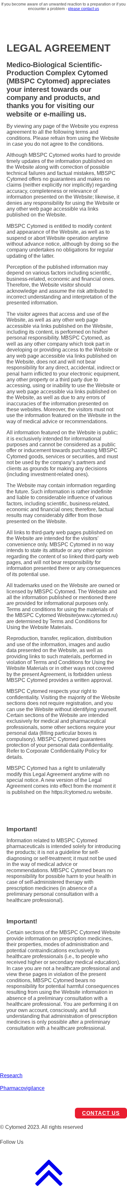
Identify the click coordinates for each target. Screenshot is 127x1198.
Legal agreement (19, 1100)
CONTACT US (101, 1113)
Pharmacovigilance (22, 1088)
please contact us (83, 8)
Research (11, 1075)
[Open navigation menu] (116, 21)
